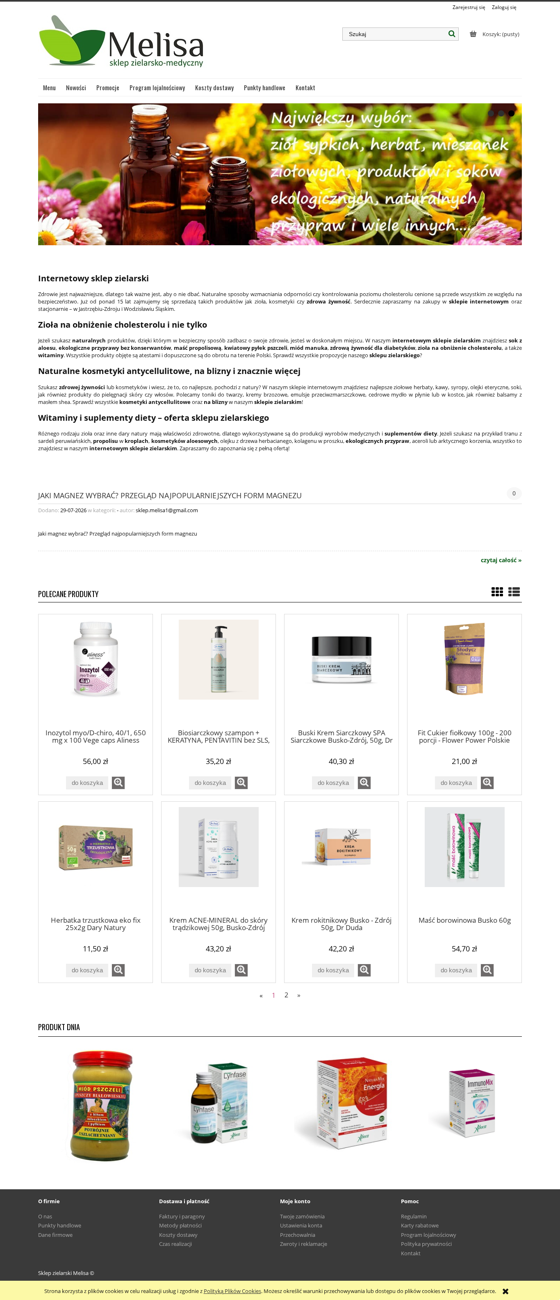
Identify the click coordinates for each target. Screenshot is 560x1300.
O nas (45, 1216)
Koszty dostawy (178, 1234)
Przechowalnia (297, 1234)
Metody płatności (180, 1225)
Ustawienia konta (301, 1225)
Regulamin (414, 1216)
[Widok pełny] (514, 592)
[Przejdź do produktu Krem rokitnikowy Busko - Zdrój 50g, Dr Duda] (341, 858)
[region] (280, 174)
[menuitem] (49, 87)
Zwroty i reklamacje (303, 1244)
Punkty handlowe (59, 1225)
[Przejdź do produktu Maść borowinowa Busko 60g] (464, 858)
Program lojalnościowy (428, 1234)
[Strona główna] (122, 44)
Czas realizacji (175, 1244)
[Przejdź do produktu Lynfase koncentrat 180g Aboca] (219, 1103)
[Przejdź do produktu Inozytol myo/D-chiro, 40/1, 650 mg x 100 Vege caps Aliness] (95, 671)
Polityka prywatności (426, 1244)
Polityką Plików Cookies (232, 1291)
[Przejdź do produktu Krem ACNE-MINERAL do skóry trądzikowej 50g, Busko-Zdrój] (218, 858)
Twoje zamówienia (302, 1216)
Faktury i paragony (182, 1216)
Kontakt (411, 1253)
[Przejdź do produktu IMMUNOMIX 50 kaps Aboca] (461, 1103)
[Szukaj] (452, 34)
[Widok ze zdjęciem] (497, 592)
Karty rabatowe (420, 1225)
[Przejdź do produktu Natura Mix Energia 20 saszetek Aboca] (340, 1103)
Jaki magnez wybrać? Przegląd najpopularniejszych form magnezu (170, 494)
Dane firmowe (55, 1234)
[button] (118, 782)
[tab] (491, 113)
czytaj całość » (501, 560)
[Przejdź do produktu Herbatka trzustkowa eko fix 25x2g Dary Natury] (95, 858)
